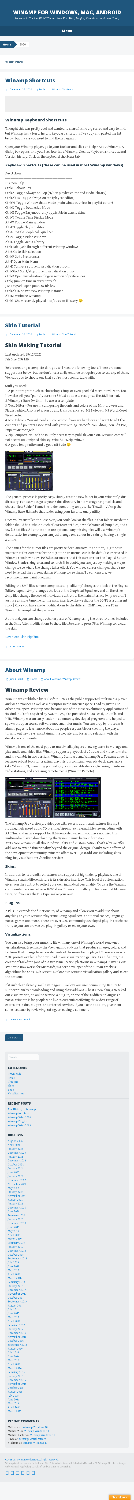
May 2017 (13, 1317)
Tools (42, 89)
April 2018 (14, 1274)
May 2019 (13, 1231)
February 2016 (16, 1372)
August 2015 (15, 1391)
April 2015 (14, 1407)
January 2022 (15, 1192)
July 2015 (13, 1395)
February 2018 (16, 1282)
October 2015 (16, 1388)
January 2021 (15, 1203)
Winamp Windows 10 (35, 1427)
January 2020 (15, 1219)
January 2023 (15, 1176)
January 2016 (15, 1376)
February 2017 (16, 1325)
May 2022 (13, 1188)
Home (7, 44)
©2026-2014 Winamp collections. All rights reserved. (32, 1459)
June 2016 (14, 1356)
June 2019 (14, 1227)
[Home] (7, 1472)
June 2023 (14, 1172)
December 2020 (17, 1207)
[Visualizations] (33, 1472)
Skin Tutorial (22, 325)
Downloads (14, 1074)
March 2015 (15, 1411)
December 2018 (17, 1250)
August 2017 (15, 1305)
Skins (11, 1086)
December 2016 (17, 1333)
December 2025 (17, 1152)
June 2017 (14, 1313)
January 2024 (15, 1168)
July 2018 (13, 1262)
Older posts (14, 1037)
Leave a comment (20, 1019)
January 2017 (15, 1329)
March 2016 (15, 1368)
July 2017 (13, 1309)
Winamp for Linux (18, 1113)
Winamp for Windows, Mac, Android (67, 12)
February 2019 (16, 1243)
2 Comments (17, 646)
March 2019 (15, 1239)
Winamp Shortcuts (30, 80)
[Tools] (28, 1472)
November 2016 (17, 1337)
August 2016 (15, 1348)
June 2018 (14, 1266)
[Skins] (23, 1472)
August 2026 (15, 1141)
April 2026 (14, 1145)
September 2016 (17, 1345)
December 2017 (17, 1290)
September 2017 (17, 1301)
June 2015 (14, 1399)
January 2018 (15, 1286)
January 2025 (15, 1156)
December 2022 (17, 1180)
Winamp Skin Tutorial (64, 334)
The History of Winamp (22, 1109)
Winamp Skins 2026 (19, 1117)
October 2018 (16, 1254)
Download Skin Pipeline (22, 637)
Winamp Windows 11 (36, 1431)
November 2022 (17, 1184)
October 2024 (16, 1164)
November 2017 (17, 1293)
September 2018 (17, 1258)
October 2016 (16, 1341)
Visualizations (16, 1093)
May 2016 (13, 1360)
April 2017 (14, 1321)
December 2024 (17, 1160)
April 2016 (14, 1364)
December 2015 (17, 1380)
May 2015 (13, 1403)
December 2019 (17, 1223)
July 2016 (13, 1352)
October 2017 (16, 1297)
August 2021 (15, 1200)
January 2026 (15, 1149)
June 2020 (14, 1211)
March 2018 (15, 1278)
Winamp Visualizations (32, 1439)
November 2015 (17, 1384)
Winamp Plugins (17, 1121)
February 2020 (16, 1215)
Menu (67, 30)
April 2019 (14, 1235)
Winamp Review (71, 679)
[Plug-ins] (17, 1472)
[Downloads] (12, 1472)
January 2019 (15, 1247)
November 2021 (17, 1196)
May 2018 (13, 1270)
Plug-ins (13, 1082)
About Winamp (25, 670)
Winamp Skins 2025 (19, 1125)
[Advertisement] (68, 104)
